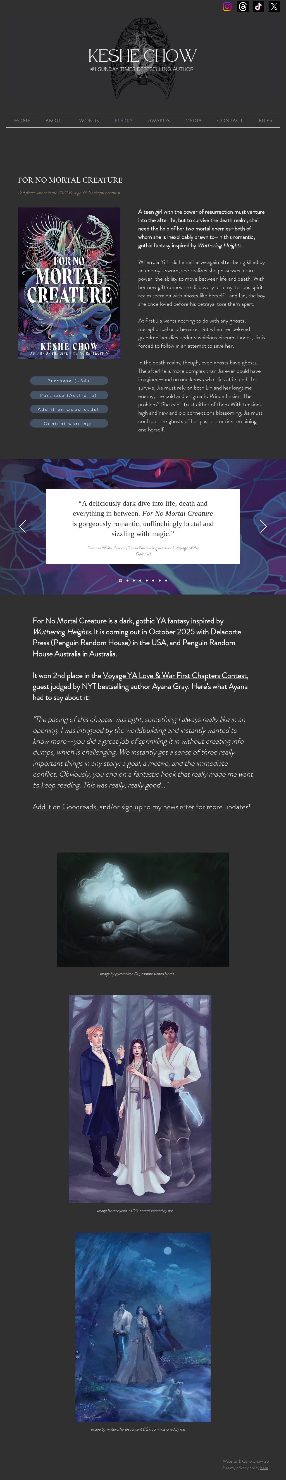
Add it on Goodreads (64, 806)
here (264, 1467)
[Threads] (243, 6)
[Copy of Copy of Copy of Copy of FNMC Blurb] (147, 581)
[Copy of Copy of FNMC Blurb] (134, 581)
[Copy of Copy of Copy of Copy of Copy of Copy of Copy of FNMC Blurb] (166, 581)
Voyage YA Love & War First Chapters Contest (175, 675)
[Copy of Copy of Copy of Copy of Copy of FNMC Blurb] (153, 581)
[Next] (263, 527)
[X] (274, 6)
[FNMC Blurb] (120, 580)
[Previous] (22, 527)
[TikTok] (258, 6)
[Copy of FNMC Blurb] (127, 581)
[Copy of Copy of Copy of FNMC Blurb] (140, 581)
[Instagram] (227, 6)
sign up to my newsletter (157, 806)
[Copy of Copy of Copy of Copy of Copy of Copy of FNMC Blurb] (160, 581)
